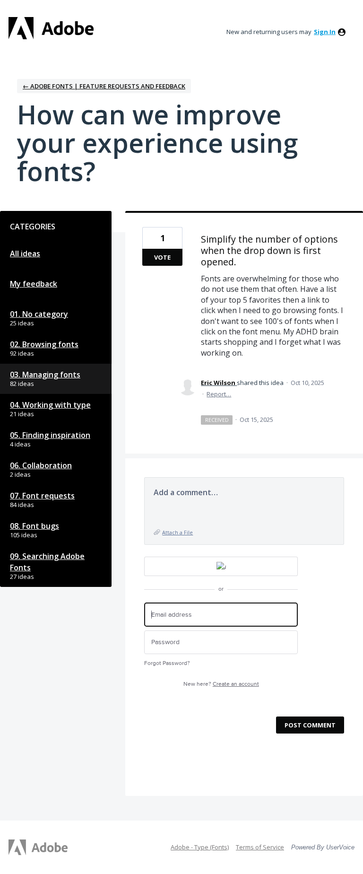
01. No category (39, 314)
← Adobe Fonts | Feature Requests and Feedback (104, 86)
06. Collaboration (41, 465)
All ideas (25, 253)
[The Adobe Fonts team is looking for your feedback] (51, 28)
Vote (162, 257)
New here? (221, 684)
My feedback (33, 284)
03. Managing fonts (45, 374)
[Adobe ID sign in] (221, 566)
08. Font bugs (34, 526)
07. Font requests (42, 495)
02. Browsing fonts (44, 344)
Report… (219, 394)
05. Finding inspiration (50, 435)
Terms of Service (260, 847)
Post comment (310, 725)
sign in (325, 31)
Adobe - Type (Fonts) (200, 847)
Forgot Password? (167, 663)
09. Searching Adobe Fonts (47, 562)
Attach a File (177, 532)
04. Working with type (50, 405)
